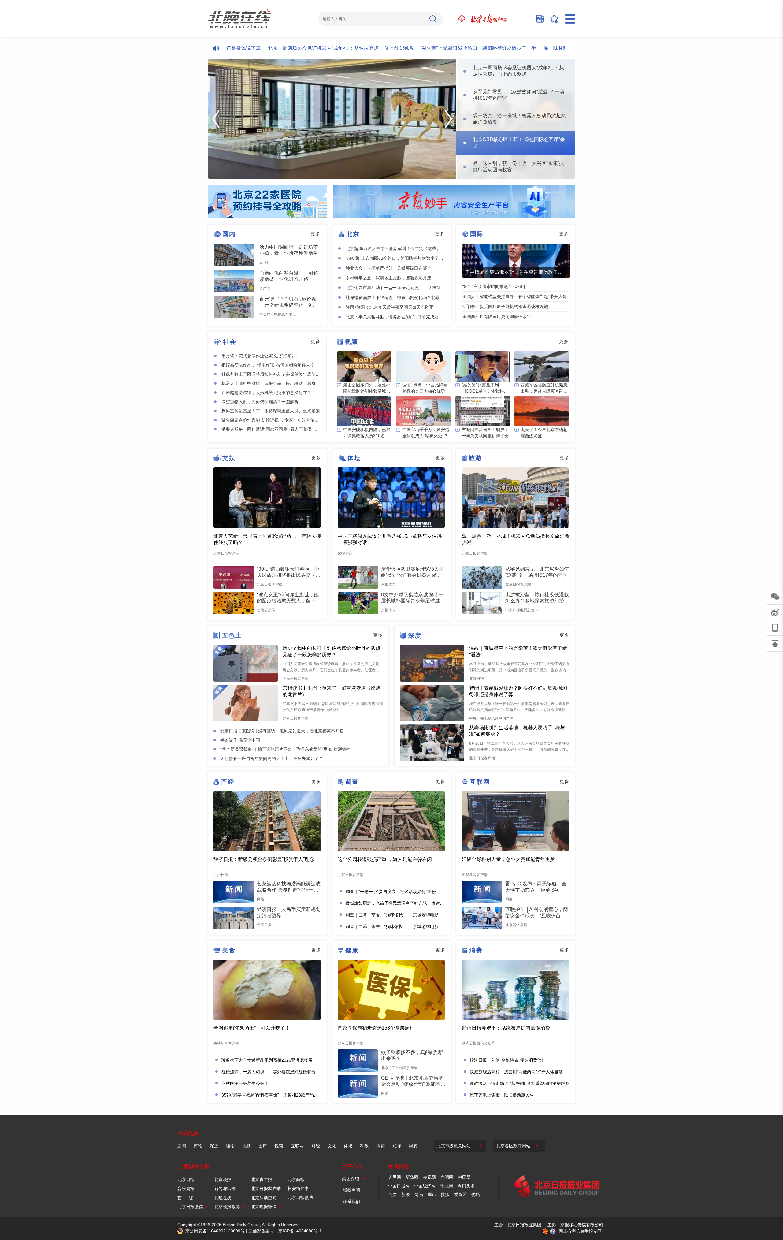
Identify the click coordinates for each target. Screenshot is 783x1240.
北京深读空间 (263, 1197)
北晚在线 (222, 1197)
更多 (316, 233)
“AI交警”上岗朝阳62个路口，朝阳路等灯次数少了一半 (443, 48)
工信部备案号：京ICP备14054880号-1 (285, 1230)
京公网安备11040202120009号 (215, 1230)
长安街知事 (298, 1188)
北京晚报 (222, 1179)
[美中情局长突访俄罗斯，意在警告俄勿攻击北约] (516, 261)
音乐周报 (186, 1188)
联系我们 (351, 1201)
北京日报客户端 (266, 1188)
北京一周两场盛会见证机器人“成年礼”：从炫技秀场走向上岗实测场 (305, 48)
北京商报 (296, 1179)
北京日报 (186, 1179)
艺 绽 (185, 1197)
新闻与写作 (225, 1188)
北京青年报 (261, 1179)
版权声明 (351, 1190)
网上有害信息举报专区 (580, 1231)
